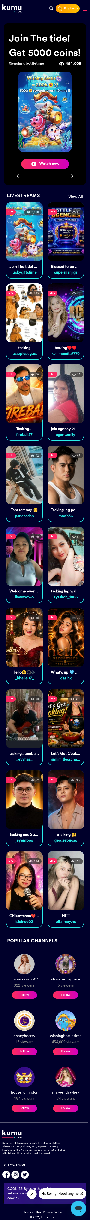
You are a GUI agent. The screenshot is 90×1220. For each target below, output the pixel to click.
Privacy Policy (52, 1212)
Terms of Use (32, 1212)
